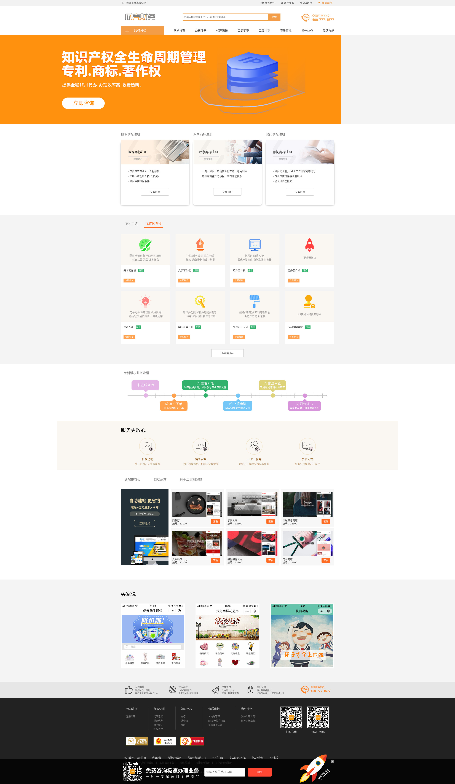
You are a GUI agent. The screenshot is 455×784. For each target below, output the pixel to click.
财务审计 (158, 725)
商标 (183, 716)
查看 (215, 521)
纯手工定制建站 (191, 479)
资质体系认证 (215, 725)
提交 (260, 772)
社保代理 (158, 729)
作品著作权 (257, 757)
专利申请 (131, 223)
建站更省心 (132, 479)
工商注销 (264, 30)
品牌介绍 (308, 2)
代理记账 (158, 716)
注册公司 (130, 716)
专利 (183, 725)
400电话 (274, 757)
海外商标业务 (248, 720)
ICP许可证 (217, 757)
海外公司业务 (248, 716)
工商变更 (243, 30)
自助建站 (160, 479)
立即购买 (144, 523)
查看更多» (227, 353)
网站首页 (179, 30)
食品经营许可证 (237, 757)
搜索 (274, 17)
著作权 (184, 720)
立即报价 (155, 191)
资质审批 (285, 30)
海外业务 (289, 2)
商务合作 (270, 2)
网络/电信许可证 (216, 720)
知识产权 (186, 708)
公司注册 (200, 30)
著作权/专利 (153, 223)
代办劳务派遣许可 (197, 757)
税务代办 (158, 720)
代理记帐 (222, 30)
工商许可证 (214, 716)
